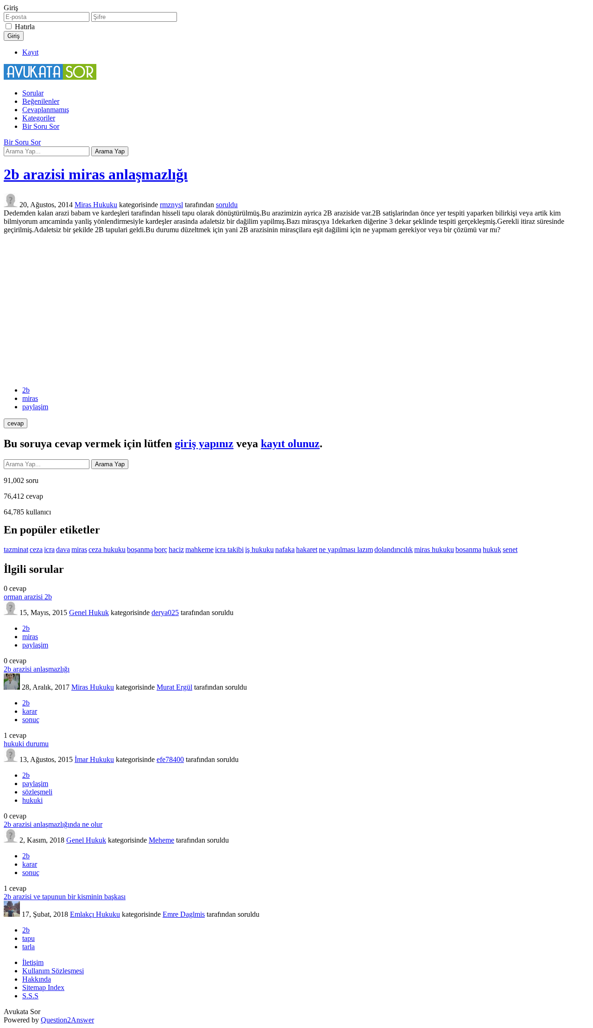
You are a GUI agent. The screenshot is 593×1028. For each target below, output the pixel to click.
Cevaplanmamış (45, 110)
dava (63, 549)
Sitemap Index (43, 987)
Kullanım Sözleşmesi (53, 971)
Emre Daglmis (184, 914)
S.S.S (30, 996)
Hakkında (36, 979)
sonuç (30, 719)
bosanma (468, 549)
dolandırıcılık (393, 549)
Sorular (33, 93)
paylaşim (35, 407)
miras (30, 398)
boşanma (140, 549)
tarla (28, 947)
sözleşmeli (37, 792)
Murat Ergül (174, 687)
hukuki (32, 800)
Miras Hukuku (96, 205)
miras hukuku (434, 549)
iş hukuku (259, 549)
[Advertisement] (296, 310)
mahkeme (199, 549)
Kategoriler (38, 118)
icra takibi (229, 549)
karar (29, 711)
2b (26, 390)
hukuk (492, 549)
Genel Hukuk (89, 612)
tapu (28, 938)
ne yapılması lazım (346, 549)
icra (49, 549)
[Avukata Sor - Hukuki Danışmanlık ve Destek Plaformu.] (50, 77)
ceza (36, 549)
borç (160, 549)
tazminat (16, 549)
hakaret (306, 549)
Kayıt (30, 52)
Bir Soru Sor (40, 126)
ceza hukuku (107, 549)
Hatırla (25, 27)
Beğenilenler (40, 101)
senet (510, 549)
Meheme (161, 840)
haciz (176, 549)
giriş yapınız (204, 444)
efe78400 (170, 759)
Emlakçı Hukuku (95, 914)
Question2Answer (67, 1020)
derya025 (165, 612)
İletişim (33, 962)
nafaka (285, 549)
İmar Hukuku (94, 759)
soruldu (227, 205)
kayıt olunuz (290, 444)
